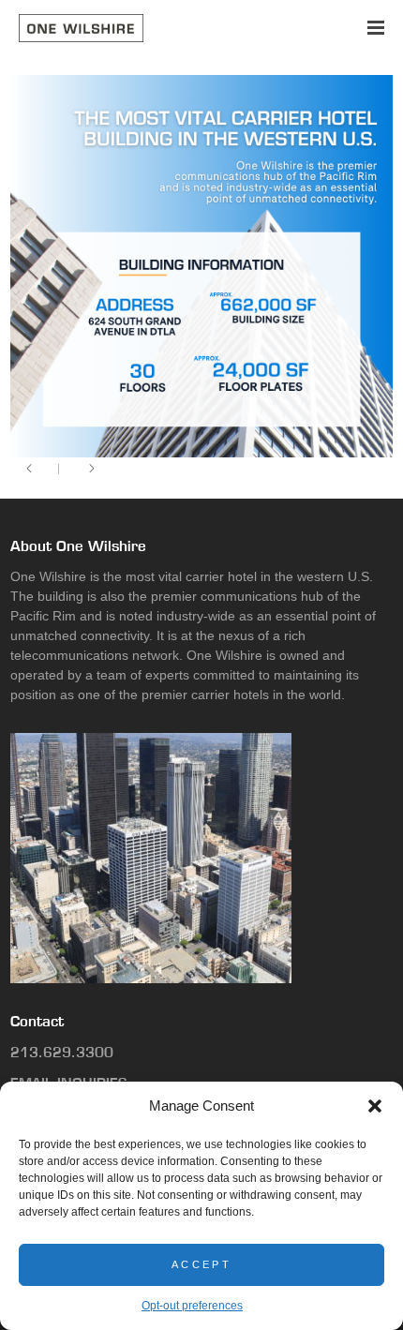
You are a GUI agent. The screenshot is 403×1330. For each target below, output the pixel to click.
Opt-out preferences (192, 1305)
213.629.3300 (61, 1052)
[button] (375, 1106)
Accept (201, 1264)
